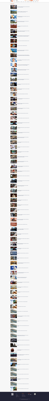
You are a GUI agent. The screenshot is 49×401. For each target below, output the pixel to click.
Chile (25, 1)
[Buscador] (36, 0)
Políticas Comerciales (23, 395)
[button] (38, 1)
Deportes (31, 1)
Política (33, 1)
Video (23, 1)
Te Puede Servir (28, 1)
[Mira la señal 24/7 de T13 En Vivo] (31, 0)
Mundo (35, 1)
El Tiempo (21, 1)
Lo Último (14, 1)
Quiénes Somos (23, 394)
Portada (16, 394)
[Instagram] (28, 394)
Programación (17, 395)
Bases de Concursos (17, 396)
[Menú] (38, 0)
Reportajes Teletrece (18, 1)
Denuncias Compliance (23, 396)
